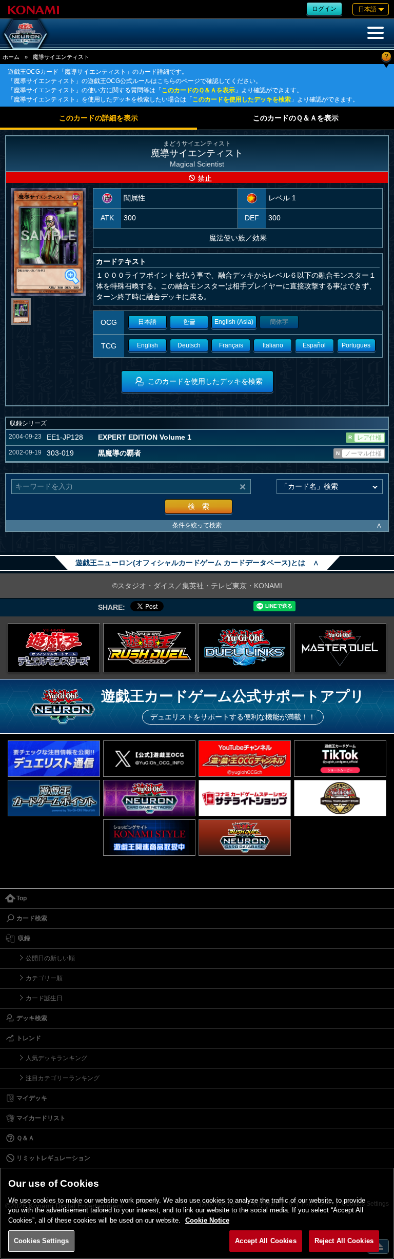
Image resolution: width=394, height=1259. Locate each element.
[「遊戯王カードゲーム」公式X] (149, 758)
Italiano (273, 345)
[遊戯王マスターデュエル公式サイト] (340, 647)
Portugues (356, 345)
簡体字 (279, 321)
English (147, 345)
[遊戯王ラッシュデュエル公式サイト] (149, 647)
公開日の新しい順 (50, 958)
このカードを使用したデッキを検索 (241, 99)
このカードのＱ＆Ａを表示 (198, 90)
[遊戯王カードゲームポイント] (54, 798)
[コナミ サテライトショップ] (245, 798)
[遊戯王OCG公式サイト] (54, 647)
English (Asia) (233, 321)
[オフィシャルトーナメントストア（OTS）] (340, 798)
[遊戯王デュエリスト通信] (54, 758)
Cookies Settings (41, 1241)
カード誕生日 (44, 998)
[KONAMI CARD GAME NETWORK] (149, 798)
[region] (197, 1213)
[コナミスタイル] (149, 837)
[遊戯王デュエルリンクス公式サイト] (245, 647)
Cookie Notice (207, 1220)
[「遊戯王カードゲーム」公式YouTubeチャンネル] (245, 758)
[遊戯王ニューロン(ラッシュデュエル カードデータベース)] (245, 837)
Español (314, 345)
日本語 (147, 321)
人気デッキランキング (56, 1058)
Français (231, 345)
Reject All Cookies (343, 1241)
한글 (189, 321)
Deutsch (189, 345)
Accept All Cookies (265, 1241)
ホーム (11, 57)
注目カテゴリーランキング (63, 1078)
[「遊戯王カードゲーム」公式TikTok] (340, 758)
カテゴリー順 (44, 978)
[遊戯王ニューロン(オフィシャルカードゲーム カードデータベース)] (25, 33)
